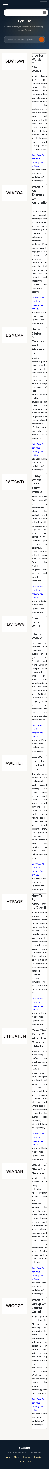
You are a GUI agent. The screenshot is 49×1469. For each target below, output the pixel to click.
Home (7, 1457)
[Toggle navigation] (43, 4)
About (16, 1457)
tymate (6, 4)
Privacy (21, 1461)
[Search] (41, 39)
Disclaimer (38, 1457)
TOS (29, 1461)
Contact (26, 1457)
